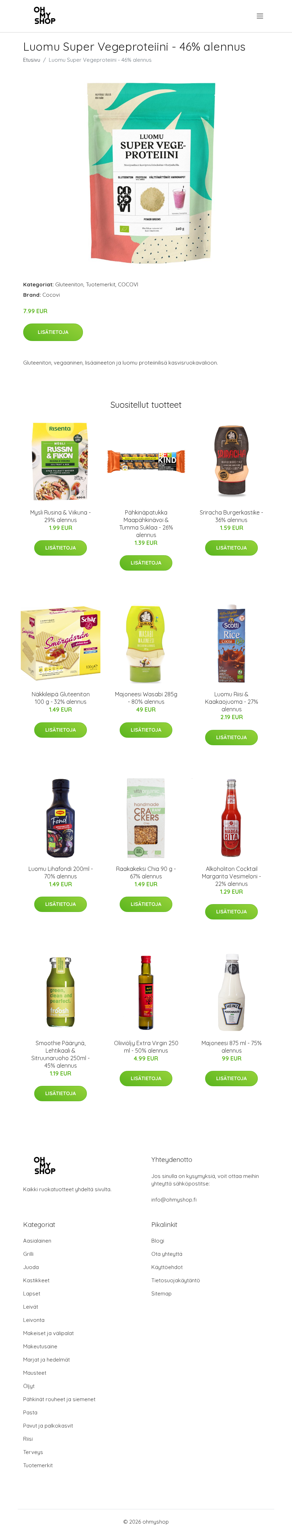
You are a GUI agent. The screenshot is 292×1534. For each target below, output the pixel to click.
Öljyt (29, 1386)
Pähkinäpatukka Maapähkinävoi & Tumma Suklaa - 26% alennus (146, 523)
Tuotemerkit (100, 284)
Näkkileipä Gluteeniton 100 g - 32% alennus (61, 698)
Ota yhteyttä (166, 1253)
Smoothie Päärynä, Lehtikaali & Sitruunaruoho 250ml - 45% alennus (60, 1054)
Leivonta (34, 1320)
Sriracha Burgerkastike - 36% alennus (231, 516)
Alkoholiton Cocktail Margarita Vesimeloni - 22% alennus (231, 876)
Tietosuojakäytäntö (175, 1280)
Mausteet (34, 1372)
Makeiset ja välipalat (48, 1333)
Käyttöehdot (167, 1267)
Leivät (30, 1306)
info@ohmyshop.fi (174, 1199)
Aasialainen (37, 1240)
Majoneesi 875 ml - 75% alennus (232, 1046)
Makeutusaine (40, 1346)
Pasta (30, 1412)
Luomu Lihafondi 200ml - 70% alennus (60, 872)
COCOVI (128, 284)
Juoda (31, 1267)
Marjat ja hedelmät (46, 1359)
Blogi (157, 1240)
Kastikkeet (36, 1280)
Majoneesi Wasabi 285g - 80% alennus (146, 698)
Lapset (31, 1293)
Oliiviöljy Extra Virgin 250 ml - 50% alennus (146, 1046)
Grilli (28, 1253)
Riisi (28, 1438)
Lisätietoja (53, 332)
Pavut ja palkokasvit (48, 1425)
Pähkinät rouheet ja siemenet (59, 1399)
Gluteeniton (69, 284)
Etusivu (31, 59)
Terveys (33, 1452)
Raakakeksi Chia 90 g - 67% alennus (146, 872)
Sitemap (161, 1293)
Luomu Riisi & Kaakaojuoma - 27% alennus (231, 702)
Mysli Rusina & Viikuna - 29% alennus (60, 516)
